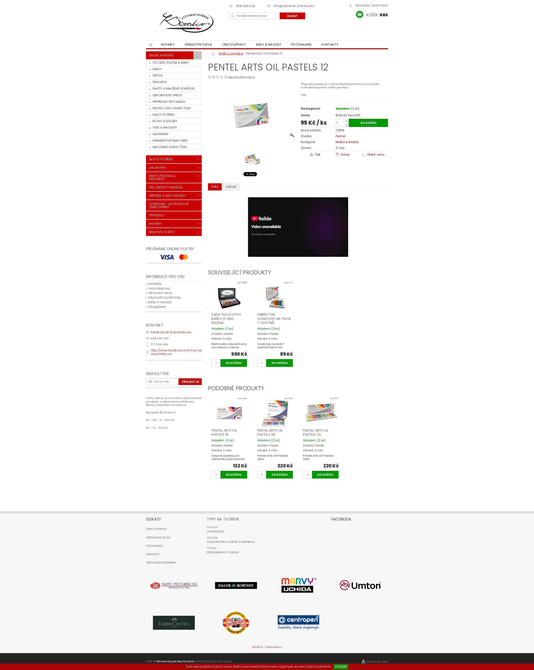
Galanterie (157, 168)
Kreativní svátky (162, 232)
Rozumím (341, 666)
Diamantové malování (170, 140)
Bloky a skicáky (165, 121)
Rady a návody (268, 44)
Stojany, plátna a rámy (171, 63)
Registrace (380, 5)
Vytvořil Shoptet (377, 661)
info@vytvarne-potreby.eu (171, 332)
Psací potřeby (164, 115)
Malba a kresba (161, 55)
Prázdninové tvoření (223, 552)
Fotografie (154, 546)
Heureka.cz (274, 647)
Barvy (157, 69)
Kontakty (329, 44)
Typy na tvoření (223, 519)
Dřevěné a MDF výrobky (167, 196)
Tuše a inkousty (165, 127)
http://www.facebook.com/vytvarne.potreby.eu (176, 352)
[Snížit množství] (347, 125)
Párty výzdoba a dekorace (162, 177)
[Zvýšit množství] (347, 121)
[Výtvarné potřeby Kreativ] (186, 22)
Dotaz (345, 154)
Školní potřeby (161, 159)
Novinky (168, 44)
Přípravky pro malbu (169, 102)
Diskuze (231, 187)
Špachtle (160, 82)
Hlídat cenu (376, 154)
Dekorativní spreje (167, 95)
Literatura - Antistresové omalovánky (169, 205)
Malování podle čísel (170, 147)
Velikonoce (215, 531)
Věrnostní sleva (198, 44)
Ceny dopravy (234, 44)
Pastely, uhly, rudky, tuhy (172, 108)
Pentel (340, 136)
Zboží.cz (257, 647)
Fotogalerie (301, 44)
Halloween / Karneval (166, 187)
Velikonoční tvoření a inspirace (231, 542)
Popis (214, 187)
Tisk (317, 154)
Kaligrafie (160, 134)
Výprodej (156, 215)
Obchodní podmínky (164, 297)
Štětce (158, 75)
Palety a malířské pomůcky (174, 88)
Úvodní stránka (151, 44)
